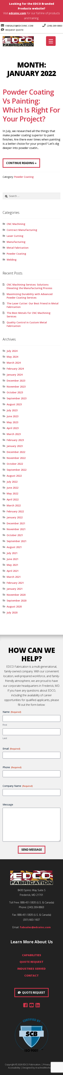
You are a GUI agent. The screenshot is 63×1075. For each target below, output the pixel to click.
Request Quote (14, 29)
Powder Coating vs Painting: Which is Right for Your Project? (31, 105)
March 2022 (14, 505)
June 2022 (12, 487)
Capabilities (31, 955)
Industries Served (31, 969)
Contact (31, 975)
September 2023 (16, 398)
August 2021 (14, 547)
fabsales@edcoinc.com (19, 25)
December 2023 (16, 380)
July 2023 (12, 410)
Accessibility (14, 1067)
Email (11, 748)
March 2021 (14, 576)
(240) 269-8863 (54, 25)
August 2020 (14, 606)
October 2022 (15, 463)
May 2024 (12, 356)
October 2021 (15, 535)
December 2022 (16, 452)
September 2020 (16, 600)
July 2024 (12, 351)
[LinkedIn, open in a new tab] (38, 1006)
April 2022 (13, 499)
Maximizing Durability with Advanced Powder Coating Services (29, 295)
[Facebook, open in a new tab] (25, 1006)
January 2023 (15, 446)
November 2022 (16, 458)
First (5, 724)
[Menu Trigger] (51, 41)
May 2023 (12, 422)
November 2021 (16, 529)
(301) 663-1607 (31, 919)
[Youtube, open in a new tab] (31, 1006)
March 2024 (14, 362)
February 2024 (15, 368)
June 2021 (12, 559)
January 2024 (15, 374)
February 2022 (15, 511)
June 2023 (12, 416)
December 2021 (16, 523)
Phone (12, 767)
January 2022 (15, 517)
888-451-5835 (28, 902)
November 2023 (16, 386)
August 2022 (14, 475)
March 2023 (14, 434)
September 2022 (16, 469)
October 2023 (15, 392)
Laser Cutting (15, 236)
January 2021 (15, 588)
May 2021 (12, 565)
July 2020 (12, 612)
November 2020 (16, 594)
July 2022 (12, 481)
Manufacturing (16, 242)
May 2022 (12, 493)
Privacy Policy (50, 1064)
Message (8, 804)
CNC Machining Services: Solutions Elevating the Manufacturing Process (29, 286)
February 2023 (15, 440)
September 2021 (16, 541)
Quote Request (31, 962)
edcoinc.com (17, 13)
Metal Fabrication (18, 247)
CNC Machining (16, 224)
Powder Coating (24, 176)
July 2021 (12, 553)
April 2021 (13, 570)
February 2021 (15, 582)
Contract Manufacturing (22, 230)
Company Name (18, 786)
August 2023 (14, 404)
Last (5, 738)
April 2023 (13, 428)
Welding (11, 259)
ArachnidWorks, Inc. (45, 1067)
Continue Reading (20, 163)
